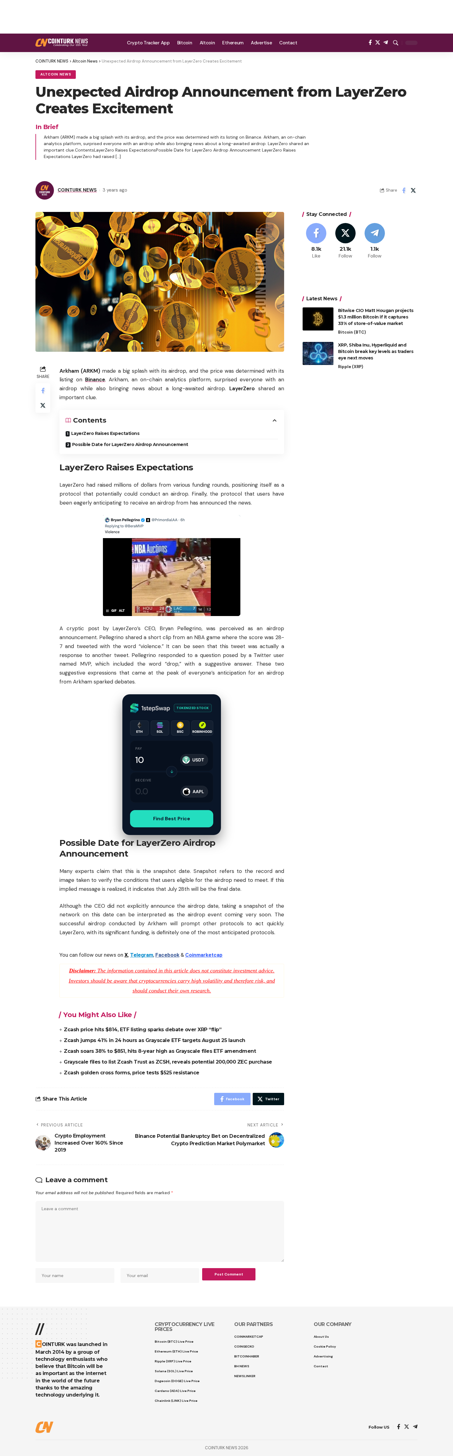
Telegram (141, 955)
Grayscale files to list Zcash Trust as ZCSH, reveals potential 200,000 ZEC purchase (168, 1062)
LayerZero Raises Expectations (105, 433)
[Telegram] (386, 42)
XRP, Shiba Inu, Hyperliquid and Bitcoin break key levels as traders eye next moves (376, 351)
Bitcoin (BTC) (352, 332)
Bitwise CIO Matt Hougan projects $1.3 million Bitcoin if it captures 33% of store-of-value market (376, 317)
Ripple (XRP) (350, 366)
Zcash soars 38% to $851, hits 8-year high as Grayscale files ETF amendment (160, 1051)
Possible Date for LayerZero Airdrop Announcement (130, 444)
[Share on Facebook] (403, 190)
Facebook (167, 955)
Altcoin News (55, 74)
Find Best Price (171, 818)
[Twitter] (377, 42)
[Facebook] (370, 42)
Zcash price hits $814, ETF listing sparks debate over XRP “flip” (142, 1029)
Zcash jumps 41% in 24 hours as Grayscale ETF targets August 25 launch (154, 1040)
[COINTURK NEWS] (61, 42)
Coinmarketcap (203, 955)
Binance (95, 379)
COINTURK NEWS (77, 190)
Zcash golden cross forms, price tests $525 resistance (131, 1073)
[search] (396, 43)
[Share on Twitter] (413, 190)
